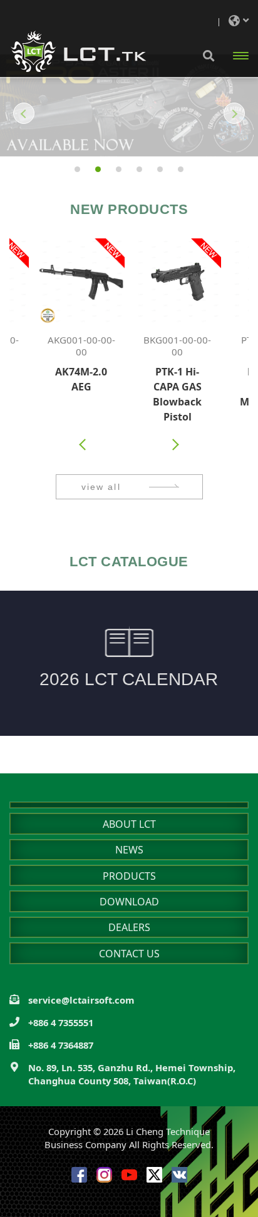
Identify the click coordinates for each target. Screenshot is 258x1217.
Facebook (79, 1175)
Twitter (154, 1175)
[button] (17, 113)
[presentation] (84, 445)
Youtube (129, 1175)
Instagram (104, 1175)
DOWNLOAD (129, 902)
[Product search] (208, 55)
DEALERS (129, 927)
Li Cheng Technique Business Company (78, 51)
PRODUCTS (129, 876)
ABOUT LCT (129, 824)
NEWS (129, 850)
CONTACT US (129, 953)
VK (179, 1175)
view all (101, 487)
